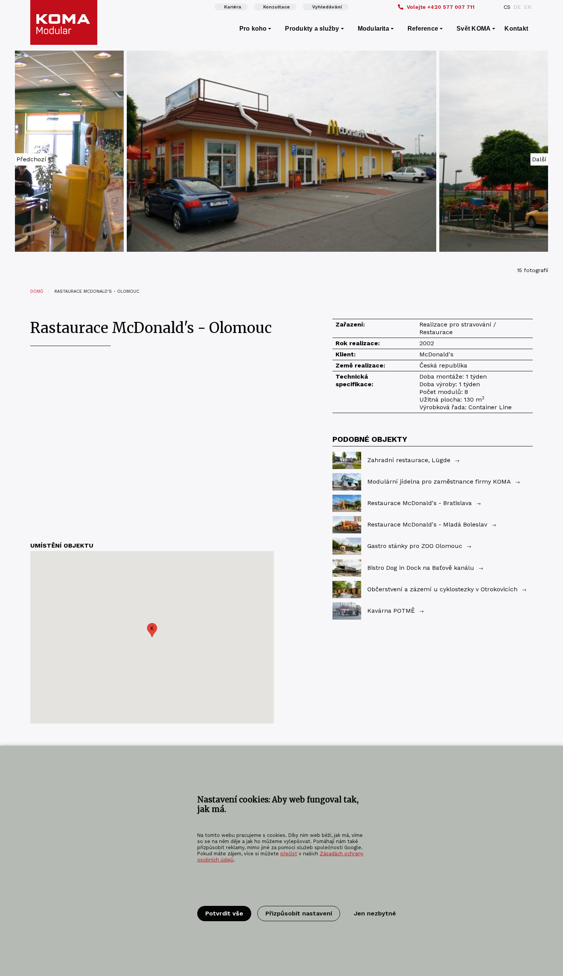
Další (539, 159)
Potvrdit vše (224, 913)
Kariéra (232, 7)
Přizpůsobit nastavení (298, 913)
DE (517, 7)
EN (527, 7)
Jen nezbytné (375, 913)
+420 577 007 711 (441, 7)
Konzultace (276, 7)
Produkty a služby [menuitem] (312, 28)
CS (507, 7)
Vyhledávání (327, 7)
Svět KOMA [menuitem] (474, 28)
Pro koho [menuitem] (253, 28)
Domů (36, 291)
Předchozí (31, 159)
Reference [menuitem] (423, 28)
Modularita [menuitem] (373, 28)
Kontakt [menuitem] (516, 28)
